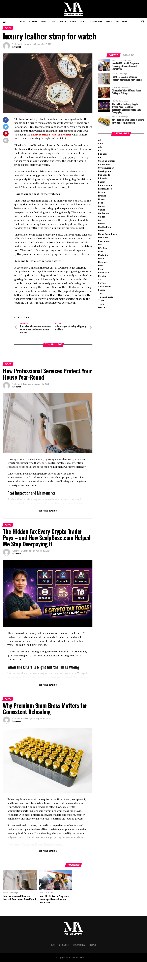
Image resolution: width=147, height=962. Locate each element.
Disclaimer (63, 944)
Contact (92, 944)
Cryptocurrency (106, 168)
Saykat (17, 47)
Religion (102, 276)
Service (102, 283)
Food (100, 203)
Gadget (101, 206)
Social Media (121, 21)
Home (22, 21)
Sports (101, 290)
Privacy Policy (78, 944)
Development (105, 171)
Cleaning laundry (106, 161)
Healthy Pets (104, 227)
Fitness (102, 199)
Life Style (103, 248)
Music (101, 259)
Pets (82, 21)
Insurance (103, 238)
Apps (100, 143)
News (101, 265)
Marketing (103, 255)
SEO (100, 279)
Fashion (102, 192)
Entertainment (95, 21)
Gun (100, 220)
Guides (73, 21)
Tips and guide (105, 297)
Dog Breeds (104, 175)
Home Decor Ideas (107, 234)
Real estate (104, 272)
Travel (44, 21)
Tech (53, 21)
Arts (100, 147)
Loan (100, 252)
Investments (104, 241)
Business (33, 21)
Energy (101, 182)
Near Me (102, 262)
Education (103, 178)
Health (63, 21)
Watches (102, 307)
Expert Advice (105, 189)
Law (100, 245)
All (99, 140)
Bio (99, 150)
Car (100, 157)
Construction (104, 164)
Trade (101, 300)
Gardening (103, 213)
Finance (102, 196)
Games (109, 21)
